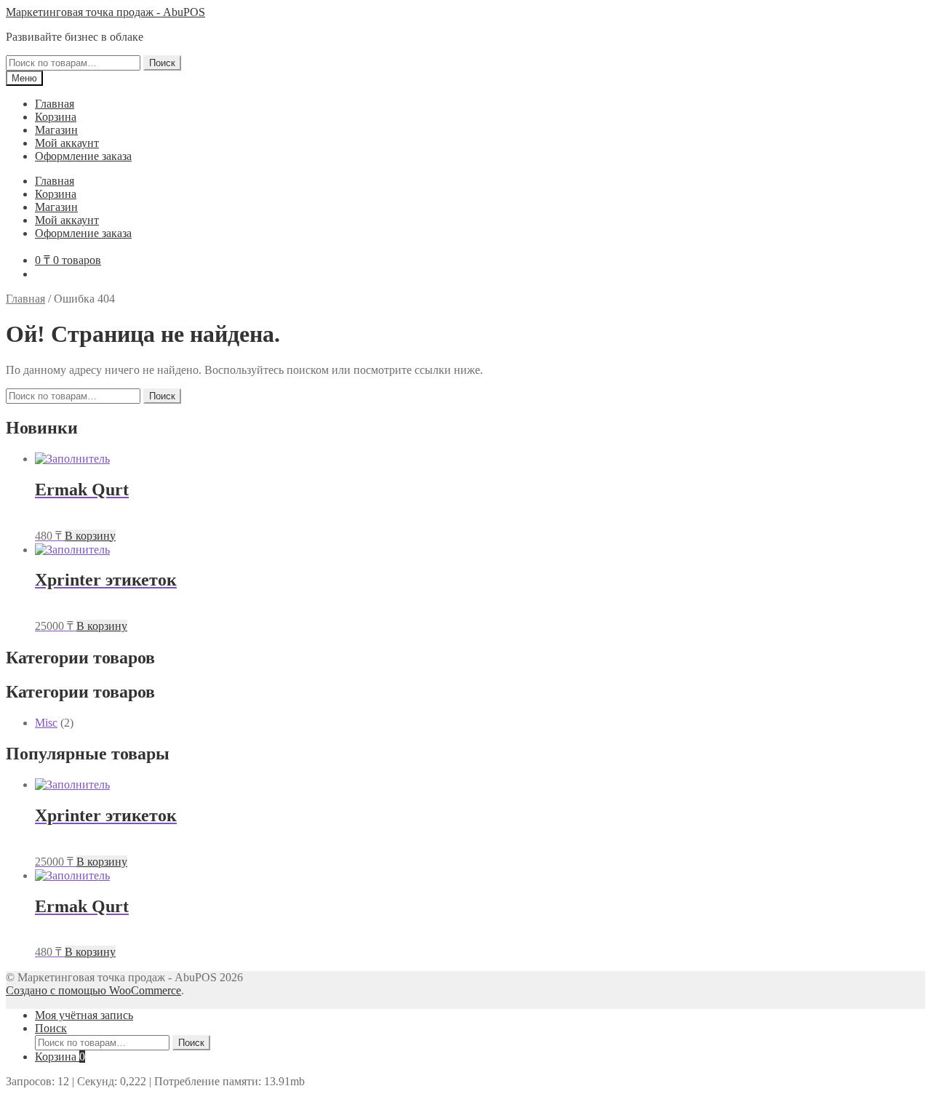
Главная (54, 103)
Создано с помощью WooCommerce (93, 990)
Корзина (55, 117)
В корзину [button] (90, 536)
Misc (46, 722)
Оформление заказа (83, 156)
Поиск (162, 62)
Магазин (56, 130)
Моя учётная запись (84, 1015)
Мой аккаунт (67, 143)
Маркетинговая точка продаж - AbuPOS (105, 12)
